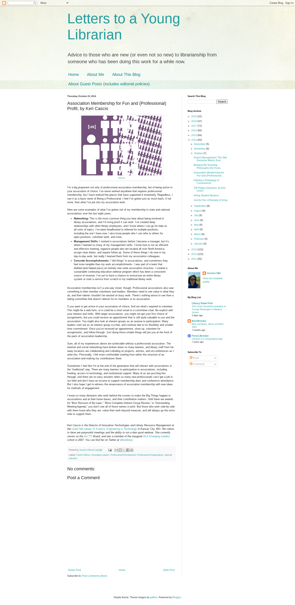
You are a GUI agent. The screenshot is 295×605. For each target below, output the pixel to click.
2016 (194, 130)
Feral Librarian (200, 335)
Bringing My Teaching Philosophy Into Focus (207, 166)
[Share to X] (124, 450)
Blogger (176, 597)
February (199, 238)
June (197, 220)
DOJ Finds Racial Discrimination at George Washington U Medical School (209, 309)
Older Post (169, 570)
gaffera (154, 597)
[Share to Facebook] (128, 450)
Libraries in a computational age (207, 339)
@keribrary (126, 439)
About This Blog (126, 74)
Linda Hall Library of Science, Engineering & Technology (104, 428)
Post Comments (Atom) (94, 575)
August (198, 210)
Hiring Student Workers (206, 195)
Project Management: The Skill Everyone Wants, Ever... (210, 159)
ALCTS (88, 436)
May (196, 224)
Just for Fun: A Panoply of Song (210, 200)
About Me (95, 74)
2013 (194, 249)
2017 (194, 125)
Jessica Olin (214, 273)
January (198, 243)
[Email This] (116, 450)
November (200, 148)
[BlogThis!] (120, 450)
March (197, 234)
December (200, 144)
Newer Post (74, 570)
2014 (194, 140)
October (198, 153)
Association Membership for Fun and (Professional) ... (209, 174)
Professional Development (123, 455)
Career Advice (83, 455)
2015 (194, 135)
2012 (194, 254)
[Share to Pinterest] (132, 450)
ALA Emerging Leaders (156, 436)
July (196, 215)
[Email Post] (109, 450)
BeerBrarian (199, 321)
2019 (194, 116)
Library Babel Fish (202, 303)
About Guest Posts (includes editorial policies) (109, 84)
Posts (195, 357)
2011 (194, 259)
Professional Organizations (150, 455)
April (197, 229)
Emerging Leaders (100, 455)
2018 (194, 121)
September (200, 206)
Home (73, 74)
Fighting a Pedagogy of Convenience (206, 181)
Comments (198, 364)
